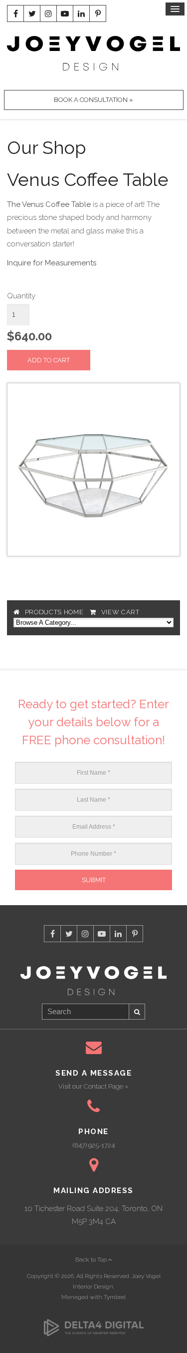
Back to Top (91, 1259)
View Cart (120, 612)
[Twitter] (32, 13)
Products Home (54, 612)
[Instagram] (48, 13)
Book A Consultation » (93, 99)
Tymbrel (115, 1297)
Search (137, 1012)
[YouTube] (65, 13)
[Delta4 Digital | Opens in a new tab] (94, 1322)
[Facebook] (15, 13)
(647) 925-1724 (94, 1145)
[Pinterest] (98, 13)
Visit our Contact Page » (93, 1086)
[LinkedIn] (81, 13)
